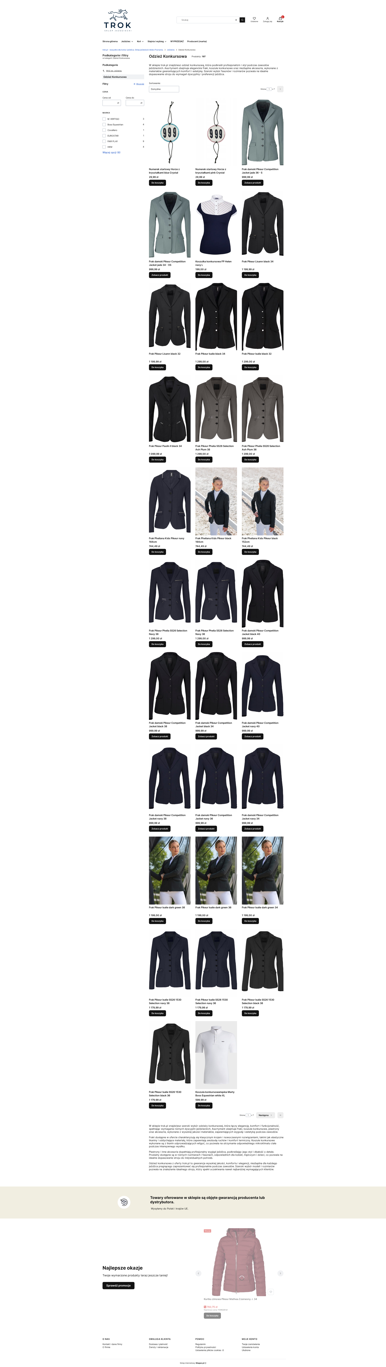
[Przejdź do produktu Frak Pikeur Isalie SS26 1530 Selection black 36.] (170, 1055)
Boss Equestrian (115, 124)
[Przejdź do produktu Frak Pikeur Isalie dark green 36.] (216, 871)
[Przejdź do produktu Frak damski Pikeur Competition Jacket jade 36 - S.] (262, 132)
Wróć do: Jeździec (114, 71)
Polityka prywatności (205, 1347)
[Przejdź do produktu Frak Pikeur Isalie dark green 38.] (170, 871)
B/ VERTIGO (113, 119)
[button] (242, 20)
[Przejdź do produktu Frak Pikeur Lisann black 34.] (262, 225)
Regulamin (200, 1344)
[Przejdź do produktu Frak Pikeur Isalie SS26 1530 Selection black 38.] (262, 963)
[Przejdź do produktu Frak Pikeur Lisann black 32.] (170, 317)
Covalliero (112, 130)
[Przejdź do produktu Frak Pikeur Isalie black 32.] (262, 317)
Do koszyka (157, 182)
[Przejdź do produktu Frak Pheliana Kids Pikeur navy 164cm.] (170, 501)
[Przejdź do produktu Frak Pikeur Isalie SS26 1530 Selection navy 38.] (170, 963)
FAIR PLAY (113, 141)
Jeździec (171, 50)
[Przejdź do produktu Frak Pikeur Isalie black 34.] (216, 317)
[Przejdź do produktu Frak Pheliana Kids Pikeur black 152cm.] (262, 501)
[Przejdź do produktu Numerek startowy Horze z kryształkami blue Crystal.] (170, 132)
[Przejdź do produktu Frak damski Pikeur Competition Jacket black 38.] (170, 686)
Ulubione (246, 1350)
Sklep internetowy (192, 1363)
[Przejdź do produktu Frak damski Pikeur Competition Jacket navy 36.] (216, 778)
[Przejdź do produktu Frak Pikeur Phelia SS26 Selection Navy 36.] (216, 594)
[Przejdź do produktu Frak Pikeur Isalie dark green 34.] (262, 871)
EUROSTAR (113, 135)
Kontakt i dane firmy (112, 1344)
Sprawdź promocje (118, 1285)
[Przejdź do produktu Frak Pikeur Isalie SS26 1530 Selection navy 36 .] (216, 963)
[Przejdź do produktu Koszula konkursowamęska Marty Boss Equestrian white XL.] (216, 1055)
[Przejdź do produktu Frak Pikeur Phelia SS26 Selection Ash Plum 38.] (216, 409)
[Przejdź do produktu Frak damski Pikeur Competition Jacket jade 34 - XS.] (170, 225)
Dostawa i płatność (158, 1344)
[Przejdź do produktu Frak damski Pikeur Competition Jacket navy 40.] (262, 686)
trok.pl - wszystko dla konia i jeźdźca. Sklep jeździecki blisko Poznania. (133, 50)
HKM (110, 147)
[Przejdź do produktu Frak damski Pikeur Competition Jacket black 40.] (262, 594)
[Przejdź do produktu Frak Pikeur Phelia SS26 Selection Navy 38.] (170, 594)
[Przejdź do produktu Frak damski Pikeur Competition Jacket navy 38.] (170, 778)
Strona (263, 89)
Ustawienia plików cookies (208, 1350)
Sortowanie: (155, 83)
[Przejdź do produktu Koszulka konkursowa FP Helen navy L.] (216, 225)
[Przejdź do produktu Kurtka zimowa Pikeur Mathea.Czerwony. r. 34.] (239, 1262)
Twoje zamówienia (251, 1344)
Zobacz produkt (252, 182)
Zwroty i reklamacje (158, 1347)
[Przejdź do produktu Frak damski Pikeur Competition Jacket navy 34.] (262, 778)
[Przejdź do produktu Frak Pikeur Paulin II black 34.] (170, 409)
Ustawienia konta (250, 1347)
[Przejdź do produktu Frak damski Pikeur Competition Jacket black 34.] (216, 686)
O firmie (106, 1347)
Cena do (130, 97)
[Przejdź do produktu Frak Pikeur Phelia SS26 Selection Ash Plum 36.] (262, 409)
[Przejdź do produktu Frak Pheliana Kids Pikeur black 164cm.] (216, 501)
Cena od (107, 97)
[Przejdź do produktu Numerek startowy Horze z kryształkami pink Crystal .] (216, 132)
